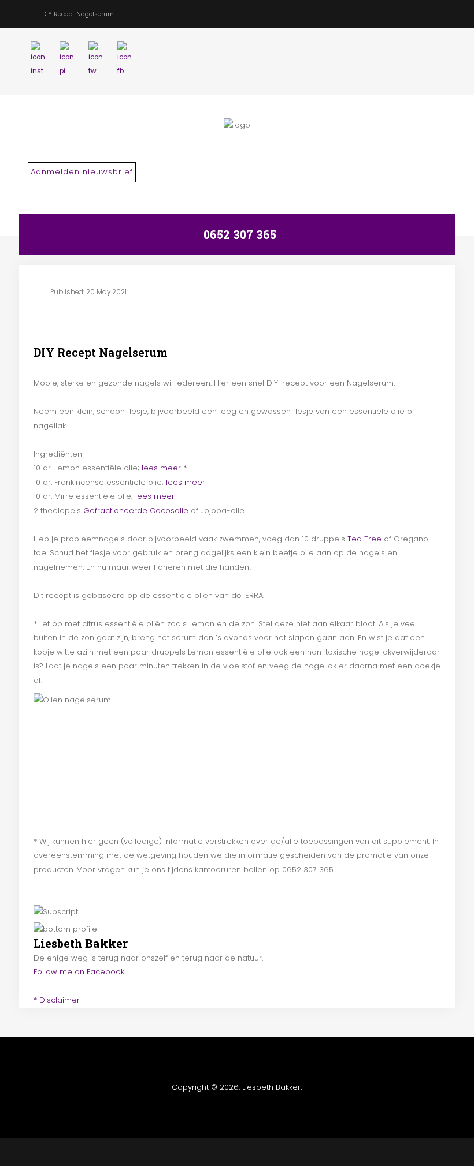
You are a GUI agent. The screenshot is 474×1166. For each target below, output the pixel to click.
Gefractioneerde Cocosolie (135, 510)
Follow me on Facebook (79, 971)
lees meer (162, 467)
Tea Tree (364, 538)
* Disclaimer (57, 1000)
